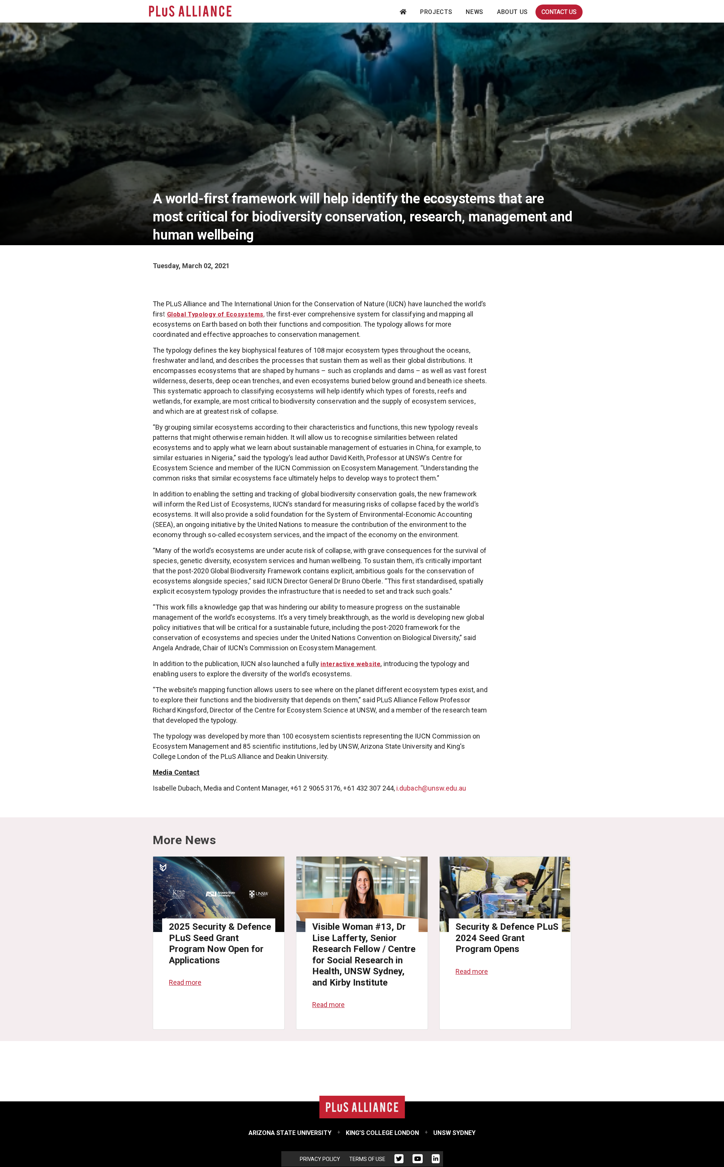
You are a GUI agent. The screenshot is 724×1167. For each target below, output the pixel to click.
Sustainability (226, 256)
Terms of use (367, 1159)
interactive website (350, 664)
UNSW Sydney (454, 1132)
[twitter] (398, 1160)
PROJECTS (436, 11)
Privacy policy (320, 1159)
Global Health (175, 256)
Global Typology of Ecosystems (215, 314)
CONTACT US (559, 11)
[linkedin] (436, 1160)
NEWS (474, 11)
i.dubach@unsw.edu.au (431, 788)
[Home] (190, 11)
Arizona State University (289, 1132)
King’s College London (382, 1132)
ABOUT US (512, 11)
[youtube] (418, 1160)
